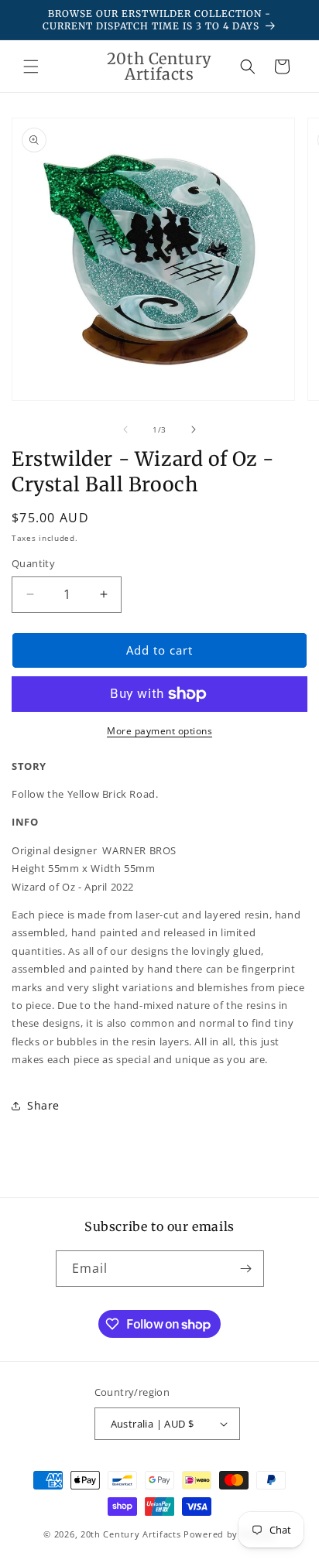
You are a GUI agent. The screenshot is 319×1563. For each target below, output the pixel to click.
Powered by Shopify (230, 1534)
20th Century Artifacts (130, 1534)
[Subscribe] (246, 1268)
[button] (31, 67)
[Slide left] (125, 429)
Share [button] (43, 1105)
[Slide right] (194, 429)
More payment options (159, 730)
